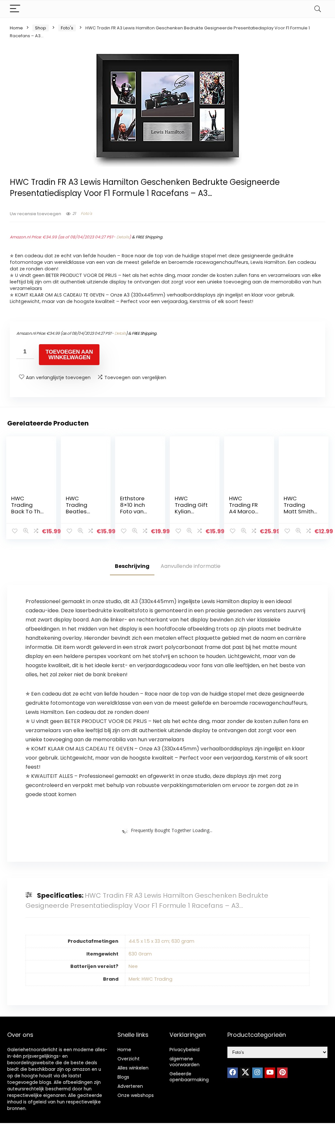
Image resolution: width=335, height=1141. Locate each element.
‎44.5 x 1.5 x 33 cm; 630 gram (161, 941)
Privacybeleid (184, 1049)
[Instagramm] (257, 1073)
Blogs (123, 1077)
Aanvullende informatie (190, 566)
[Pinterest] (282, 1073)
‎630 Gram (140, 954)
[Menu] (15, 9)
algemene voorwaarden (184, 1061)
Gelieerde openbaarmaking (189, 1076)
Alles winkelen (133, 1068)
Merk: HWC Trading (150, 979)
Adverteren (130, 1086)
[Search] (318, 9)
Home (16, 28)
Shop (40, 28)
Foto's (67, 28)
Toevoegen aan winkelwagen (69, 355)
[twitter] (245, 1073)
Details (122, 237)
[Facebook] (232, 1073)
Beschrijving (132, 566)
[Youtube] (270, 1073)
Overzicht (128, 1058)
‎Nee (133, 966)
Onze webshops (135, 1095)
